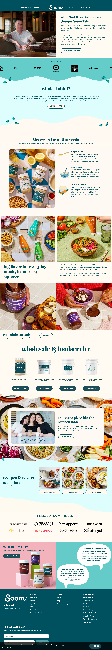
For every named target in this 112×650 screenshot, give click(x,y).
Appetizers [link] (96, 492)
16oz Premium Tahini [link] (20, 379)
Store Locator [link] (88, 598)
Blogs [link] (59, 601)
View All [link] (46, 336)
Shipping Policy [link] (88, 616)
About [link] (71, 8)
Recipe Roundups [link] (63, 604)
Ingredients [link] (34, 604)
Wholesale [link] (5, 2)
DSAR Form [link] (87, 607)
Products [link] (25, 8)
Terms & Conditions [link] (90, 619)
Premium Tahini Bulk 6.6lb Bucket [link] (44, 380)
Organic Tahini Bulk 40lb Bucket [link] (91, 380)
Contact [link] (33, 610)
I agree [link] (95, 646)
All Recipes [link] (49, 492)
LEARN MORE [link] (56, 106)
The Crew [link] (33, 598)
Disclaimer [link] (87, 604)
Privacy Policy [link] (88, 610)
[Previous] (4, 54)
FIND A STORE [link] (69, 33)
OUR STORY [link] (66, 437)
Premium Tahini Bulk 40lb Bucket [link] (68, 380)
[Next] (8, 54)
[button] (105, 2)
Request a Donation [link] (37, 613)
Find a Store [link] (11, 556)
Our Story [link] (33, 601)
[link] (56, 8)
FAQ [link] (31, 607)
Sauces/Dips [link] (73, 492)
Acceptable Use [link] (88, 601)
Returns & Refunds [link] (89, 613)
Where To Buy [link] (84, 8)
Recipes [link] (37, 8)
